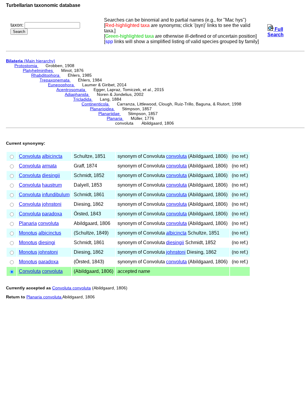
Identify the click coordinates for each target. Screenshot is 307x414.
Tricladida (83, 99)
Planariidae (109, 113)
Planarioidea (102, 108)
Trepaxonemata (55, 80)
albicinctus (49, 232)
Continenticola (96, 104)
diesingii (51, 175)
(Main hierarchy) (30, 60)
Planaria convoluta (44, 296)
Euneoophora (61, 84)
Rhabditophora (46, 75)
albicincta (52, 156)
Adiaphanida (77, 94)
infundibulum (56, 194)
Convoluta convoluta (71, 287)
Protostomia (26, 65)
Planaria (115, 118)
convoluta (176, 156)
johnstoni (51, 204)
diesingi (46, 242)
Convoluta (30, 156)
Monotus (28, 232)
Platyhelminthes (38, 70)
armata (49, 165)
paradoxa (52, 213)
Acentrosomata (71, 89)
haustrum (52, 185)
